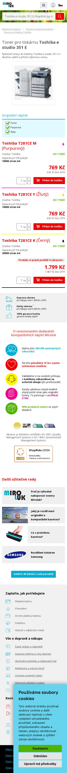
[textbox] (29, 16)
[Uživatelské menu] (53, 5)
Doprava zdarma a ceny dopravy (33, 653)
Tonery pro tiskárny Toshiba (17, 32)
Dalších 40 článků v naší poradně (33, 574)
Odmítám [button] (40, 756)
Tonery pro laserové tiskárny (39, 29)
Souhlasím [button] (40, 748)
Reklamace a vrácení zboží (29, 668)
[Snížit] (29, 182)
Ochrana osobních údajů (28, 675)
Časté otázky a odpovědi (28, 646)
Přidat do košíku (52, 180)
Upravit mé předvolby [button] (40, 764)
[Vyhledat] (59, 16)
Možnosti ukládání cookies (29, 682)
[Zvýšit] (29, 178)
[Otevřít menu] (44, 5)
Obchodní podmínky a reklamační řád (35, 661)
